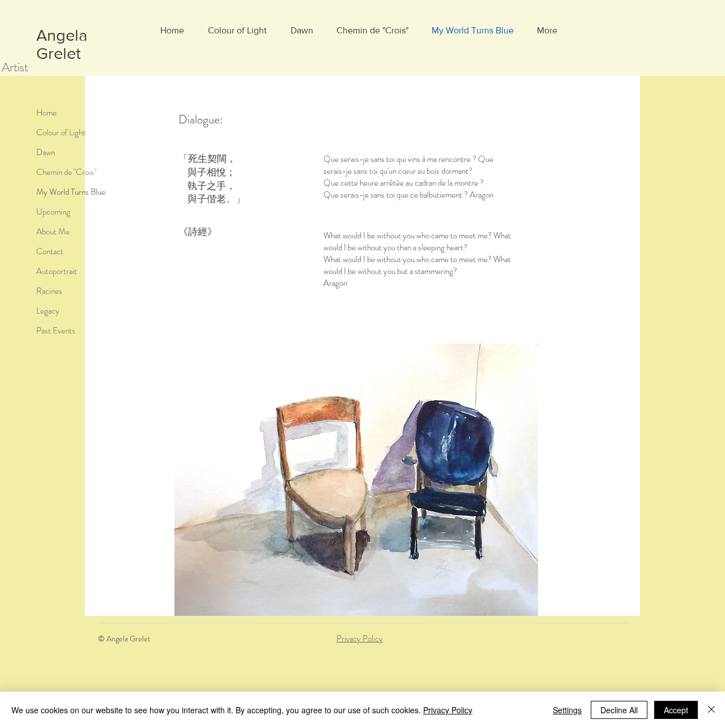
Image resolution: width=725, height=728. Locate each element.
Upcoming (53, 211)
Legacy (47, 311)
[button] (356, 480)
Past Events (55, 330)
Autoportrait (56, 271)
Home (46, 112)
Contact (49, 251)
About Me (53, 231)
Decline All (619, 710)
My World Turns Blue (70, 192)
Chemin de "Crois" (66, 172)
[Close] (711, 710)
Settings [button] (567, 710)
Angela (61, 35)
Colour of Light (61, 132)
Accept (676, 710)
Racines (49, 291)
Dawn (45, 152)
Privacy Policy (359, 638)
